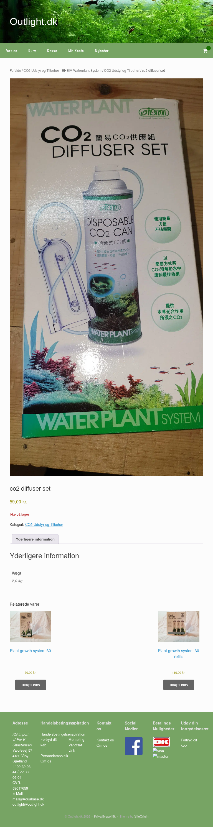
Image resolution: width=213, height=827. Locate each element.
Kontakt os (105, 739)
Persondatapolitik (54, 755)
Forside (11, 50)
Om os (45, 761)
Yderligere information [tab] (35, 539)
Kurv (32, 50)
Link (72, 750)
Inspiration (77, 734)
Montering (76, 739)
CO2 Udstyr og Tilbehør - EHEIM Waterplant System (63, 70)
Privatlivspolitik (105, 816)
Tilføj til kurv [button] (30, 684)
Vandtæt (75, 744)
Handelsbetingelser (55, 734)
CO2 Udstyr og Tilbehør (122, 70)
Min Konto (76, 50)
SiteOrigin (141, 816)
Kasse (52, 50)
